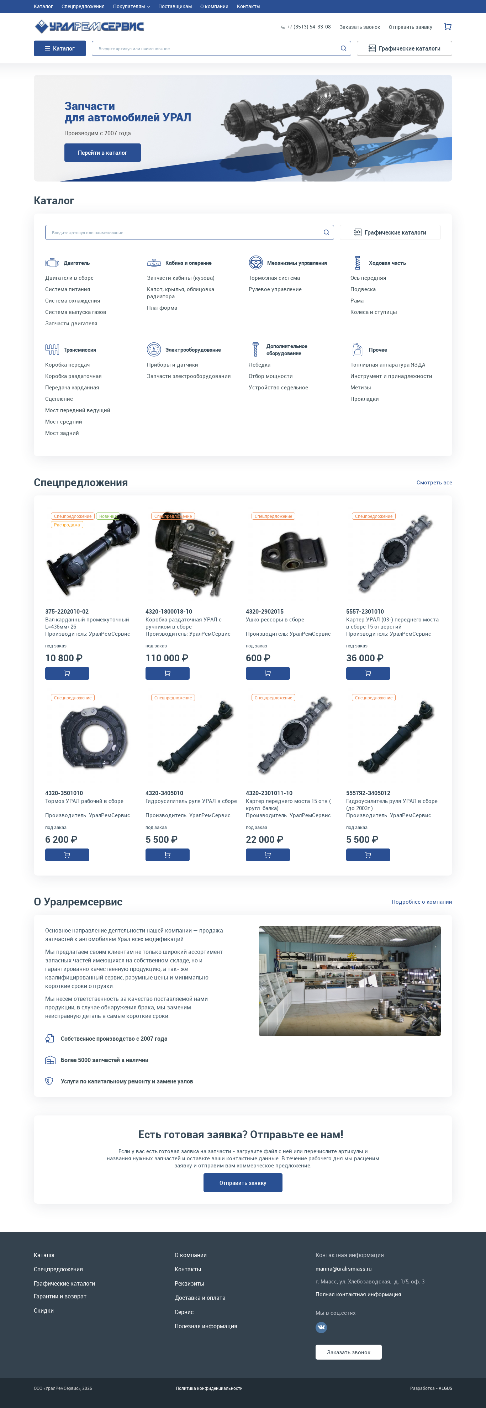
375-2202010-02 (67, 611)
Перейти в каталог (102, 153)
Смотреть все (434, 482)
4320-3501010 (64, 793)
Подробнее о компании (422, 901)
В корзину (67, 673)
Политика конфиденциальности (209, 1388)
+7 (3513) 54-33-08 (309, 26)
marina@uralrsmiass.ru (344, 1268)
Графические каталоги (409, 48)
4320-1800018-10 (169, 611)
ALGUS (445, 1388)
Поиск (343, 48)
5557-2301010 (365, 611)
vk (321, 1327)
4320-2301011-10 (269, 793)
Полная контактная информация (358, 1294)
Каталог (64, 48)
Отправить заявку (243, 1182)
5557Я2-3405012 (368, 793)
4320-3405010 (164, 793)
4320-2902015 (265, 611)
